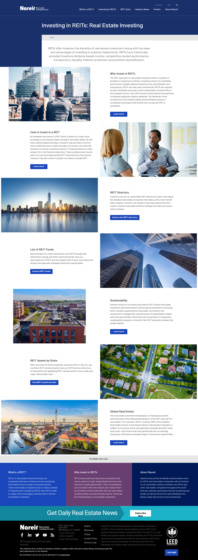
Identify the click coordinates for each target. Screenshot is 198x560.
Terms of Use (90, 543)
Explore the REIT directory (124, 217)
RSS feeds (89, 530)
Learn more (118, 114)
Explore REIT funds (41, 271)
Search (87, 526)
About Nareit (171, 9)
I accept (171, 552)
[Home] (34, 8)
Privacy (87, 534)
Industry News (142, 9)
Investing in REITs (107, 9)
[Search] (177, 5)
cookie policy (65, 555)
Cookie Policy (90, 539)
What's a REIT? (86, 9)
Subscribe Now (140, 514)
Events (157, 9)
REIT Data (126, 9)
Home (52, 37)
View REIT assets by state (44, 382)
